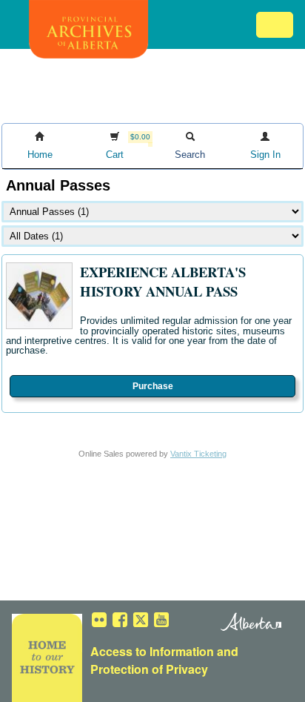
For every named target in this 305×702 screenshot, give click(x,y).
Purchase (153, 386)
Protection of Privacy (149, 669)
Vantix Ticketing (198, 453)
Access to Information (152, 651)
